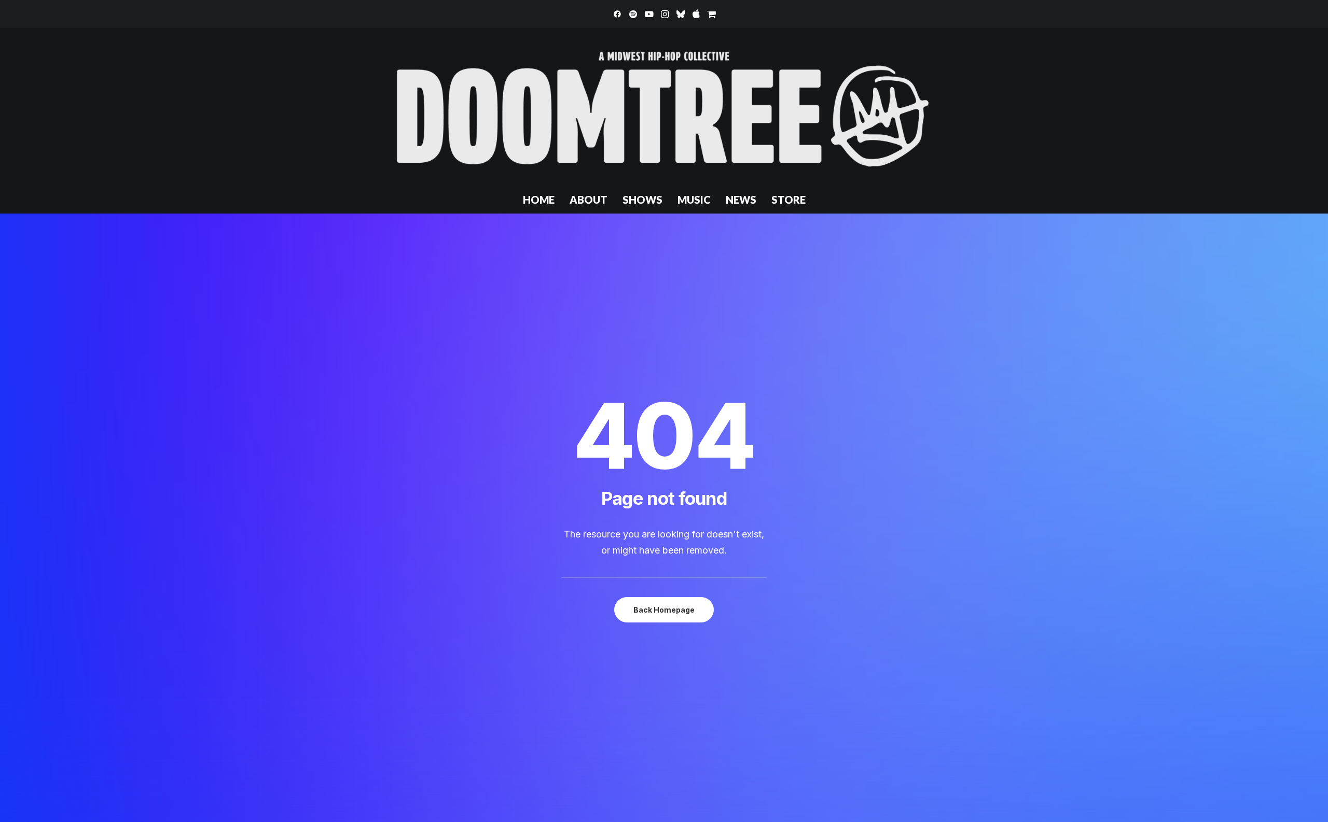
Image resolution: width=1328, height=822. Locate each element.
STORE (788, 199)
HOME (539, 199)
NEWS (741, 199)
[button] (617, 14)
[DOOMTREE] (664, 107)
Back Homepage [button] (664, 609)
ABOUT (588, 199)
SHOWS (642, 199)
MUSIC (694, 199)
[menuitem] (617, 14)
